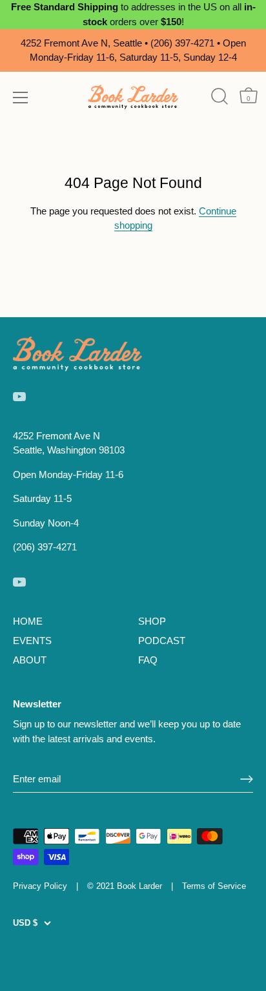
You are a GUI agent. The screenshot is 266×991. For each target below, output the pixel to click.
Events (32, 640)
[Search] (219, 96)
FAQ (148, 659)
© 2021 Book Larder (124, 886)
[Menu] (20, 97)
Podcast (161, 640)
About (29, 659)
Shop (152, 621)
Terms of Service (214, 886)
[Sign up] (246, 779)
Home (28, 621)
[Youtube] (19, 395)
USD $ (25, 923)
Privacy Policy (40, 886)
